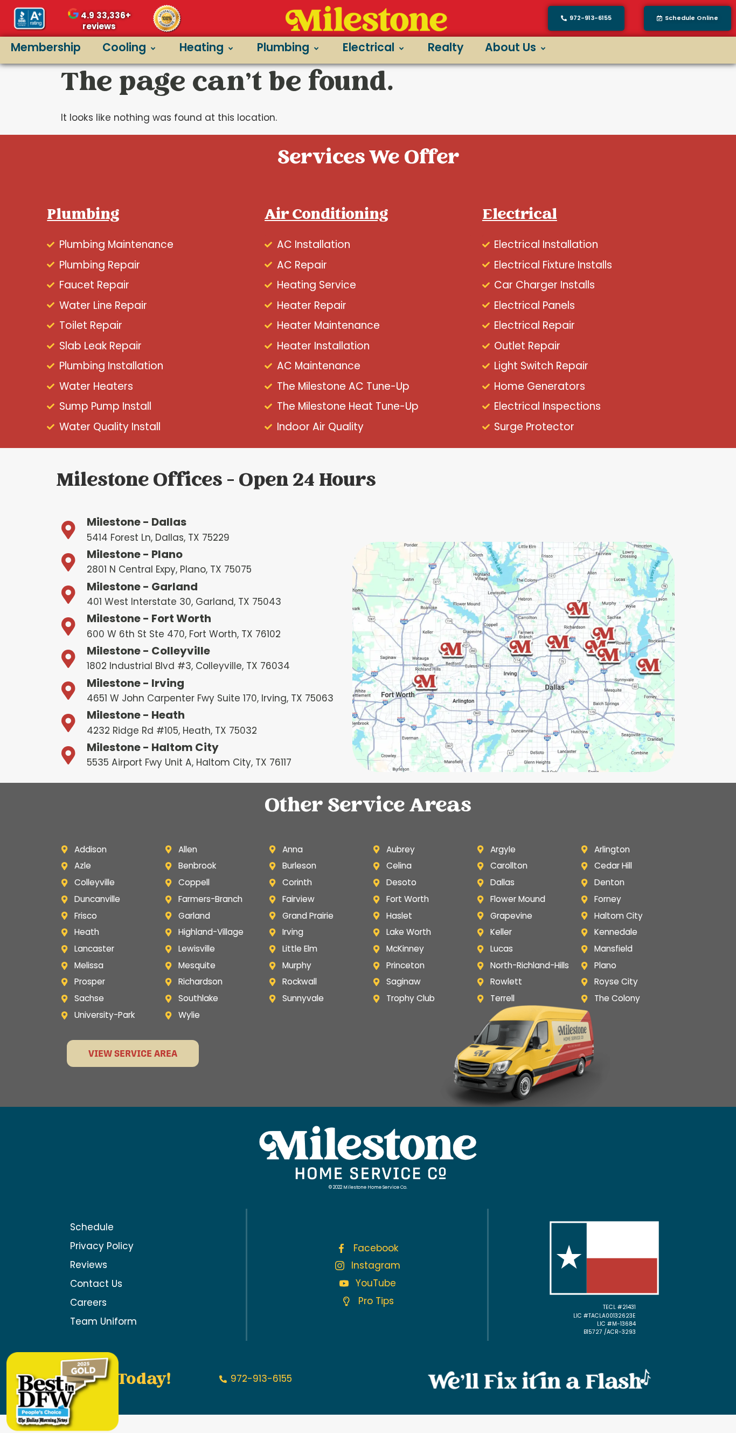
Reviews (88, 1264)
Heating (201, 47)
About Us (510, 47)
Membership (46, 47)
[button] (687, 18)
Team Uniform (103, 1321)
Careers (88, 1302)
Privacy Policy (102, 1245)
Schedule (92, 1227)
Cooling (124, 47)
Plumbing (283, 47)
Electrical (368, 47)
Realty (445, 47)
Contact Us (96, 1283)
